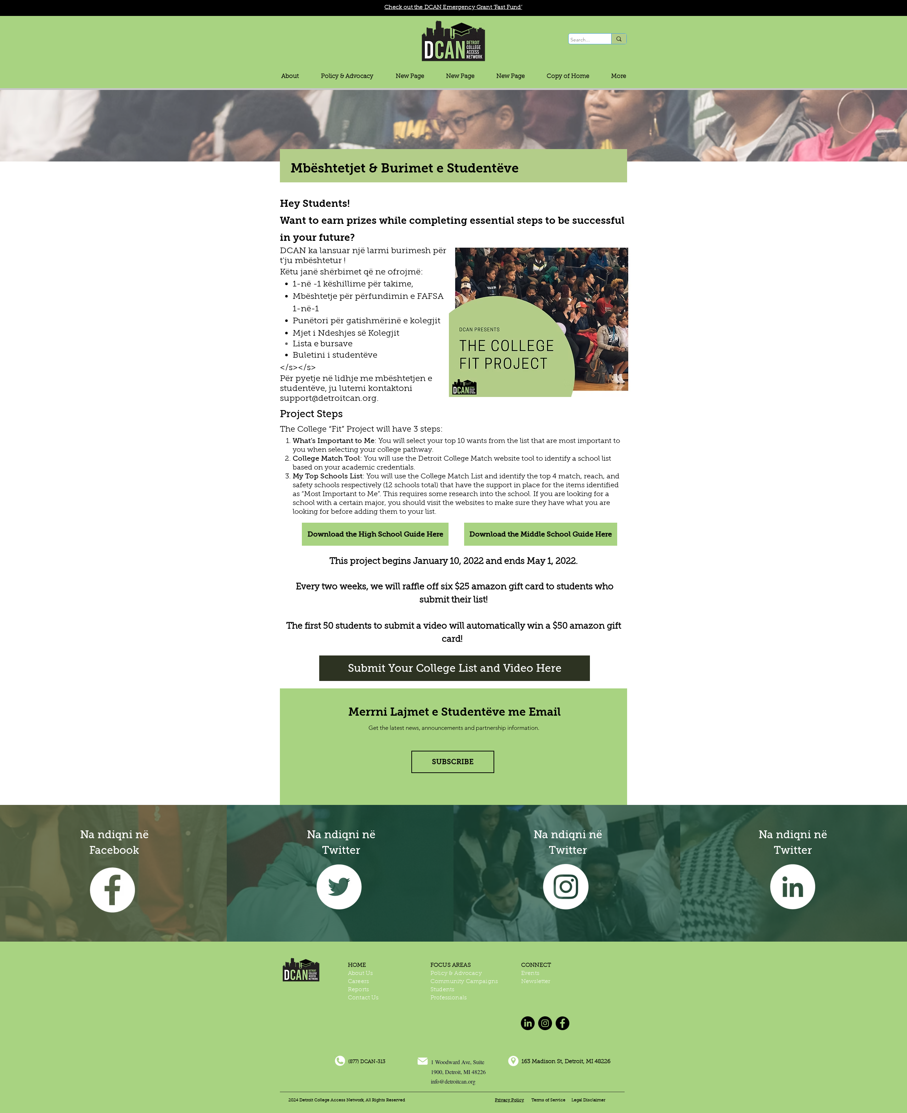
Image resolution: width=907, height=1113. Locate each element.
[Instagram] (565, 886)
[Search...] (618, 39)
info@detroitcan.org (453, 1081)
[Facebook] (562, 1023)
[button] (347, 76)
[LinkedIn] (792, 886)
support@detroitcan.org (328, 398)
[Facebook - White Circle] (112, 890)
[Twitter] (339, 886)
